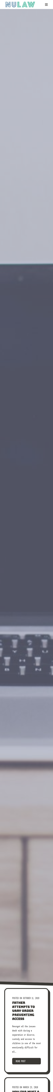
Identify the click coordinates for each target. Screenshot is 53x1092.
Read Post (20, 1061)
